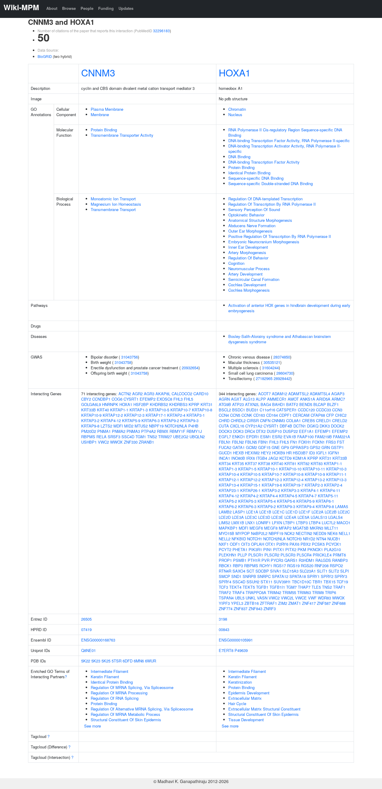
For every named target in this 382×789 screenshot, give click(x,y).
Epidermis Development (248, 693)
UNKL (251, 598)
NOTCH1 (254, 539)
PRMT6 (339, 555)
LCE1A (252, 512)
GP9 (285, 447)
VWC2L (287, 598)
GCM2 (251, 447)
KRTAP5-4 (267, 501)
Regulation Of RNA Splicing (114, 698)
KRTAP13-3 (336, 479)
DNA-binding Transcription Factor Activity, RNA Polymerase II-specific (289, 140)
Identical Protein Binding (249, 173)
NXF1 (224, 544)
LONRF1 (263, 522)
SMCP (224, 576)
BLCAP (319, 404)
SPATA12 (280, 576)
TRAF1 (339, 587)
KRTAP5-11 (328, 496)
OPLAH (257, 544)
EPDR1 (252, 436)
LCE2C (344, 512)
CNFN (265, 420)
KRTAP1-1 (119, 410)
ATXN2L (252, 404)
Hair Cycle (237, 703)
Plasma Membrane (107, 109)
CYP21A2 (253, 426)
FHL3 (178, 399)
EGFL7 (225, 436)
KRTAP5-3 (247, 501)
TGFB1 (262, 587)
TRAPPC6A (256, 592)
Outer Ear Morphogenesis (250, 231)
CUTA (224, 426)
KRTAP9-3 (189, 420)
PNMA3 (133, 431)
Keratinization (240, 682)
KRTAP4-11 (330, 490)
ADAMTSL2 (298, 393)
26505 (86, 619)
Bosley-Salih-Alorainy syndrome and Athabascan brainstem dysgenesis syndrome (279, 338)
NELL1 (344, 533)
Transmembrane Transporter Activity (122, 135)
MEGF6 (256, 528)
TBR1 (317, 582)
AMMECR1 (276, 399)
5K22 (85, 661)
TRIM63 (304, 592)
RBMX (162, 431)
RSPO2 (336, 565)
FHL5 (188, 399)
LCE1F (304, 512)
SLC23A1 (308, 571)
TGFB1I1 (277, 587)
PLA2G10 (332, 549)
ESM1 (265, 436)
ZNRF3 (270, 608)
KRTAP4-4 (269, 496)
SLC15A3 (290, 571)
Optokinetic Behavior (246, 215)
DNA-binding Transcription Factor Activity (264, 162)
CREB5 (308, 420)
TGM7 (291, 587)
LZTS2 (106, 426)
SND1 (236, 576)
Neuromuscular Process (249, 268)
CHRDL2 (238, 420)
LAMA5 (341, 506)
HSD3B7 (300, 453)
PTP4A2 (148, 431)
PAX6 (294, 544)
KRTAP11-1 (336, 474)
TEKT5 (249, 587)
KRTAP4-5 (288, 496)
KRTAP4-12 (111, 420)
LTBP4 (315, 522)
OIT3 (245, 544)
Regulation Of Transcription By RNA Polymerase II (272, 204)
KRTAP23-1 (229, 490)
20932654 (190, 367)
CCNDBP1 (101, 399)
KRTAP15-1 (250, 485)
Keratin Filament (105, 676)
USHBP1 (89, 442)
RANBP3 (340, 560)
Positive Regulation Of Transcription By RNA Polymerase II (279, 236)
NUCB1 (333, 539)
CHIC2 (340, 415)
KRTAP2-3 (314, 485)
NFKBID (239, 539)
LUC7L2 (328, 522)
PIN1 (267, 549)
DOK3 (238, 431)
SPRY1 (313, 576)
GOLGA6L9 (91, 404)
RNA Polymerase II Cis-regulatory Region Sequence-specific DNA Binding (285, 132)
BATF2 (292, 404)
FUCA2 (225, 447)
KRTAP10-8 (202, 410)
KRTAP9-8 (90, 426)
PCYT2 (225, 549)
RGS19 (293, 565)
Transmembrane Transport (113, 209)
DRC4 (250, 431)
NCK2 (289, 533)
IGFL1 (321, 453)
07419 (86, 629)
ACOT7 (264, 393)
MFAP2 (285, 528)
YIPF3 (224, 603)
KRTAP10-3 (336, 469)
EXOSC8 (164, 399)
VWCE (301, 598)
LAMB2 (225, 512)
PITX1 (278, 549)
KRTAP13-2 (315, 479)
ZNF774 (225, 608)
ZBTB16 (251, 603)
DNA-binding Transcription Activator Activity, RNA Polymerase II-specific (284, 148)
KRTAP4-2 (249, 496)
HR (289, 453)
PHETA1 (239, 549)
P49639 (241, 650)
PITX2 (290, 549)
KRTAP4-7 (307, 496)
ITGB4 (261, 458)
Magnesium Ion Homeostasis (116, 204)
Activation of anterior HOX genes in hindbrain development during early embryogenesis (289, 307)
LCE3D (264, 517)
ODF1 (235, 544)
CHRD (224, 420)
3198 (223, 619)
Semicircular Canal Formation (253, 279)
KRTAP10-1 (268, 469)
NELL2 (224, 539)
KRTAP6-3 (150, 420)
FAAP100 (305, 436)
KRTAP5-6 (286, 501)
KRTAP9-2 (170, 420)
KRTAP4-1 (310, 490)
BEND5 (305, 404)
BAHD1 (278, 404)
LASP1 (239, 512)
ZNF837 (240, 608)
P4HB (193, 426)
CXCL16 (237, 426)
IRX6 (250, 458)
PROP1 (225, 560)
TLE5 (316, 587)
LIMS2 (224, 522)
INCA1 (224, 458)
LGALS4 (335, 517)
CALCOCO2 (182, 393)
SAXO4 (238, 571)
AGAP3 (337, 393)
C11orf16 (267, 410)
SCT (250, 571)
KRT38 (264, 463)
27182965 (264, 378)
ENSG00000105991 (236, 640)
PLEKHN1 (227, 555)
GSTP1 (337, 447)
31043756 (129, 357)
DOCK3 (225, 431)
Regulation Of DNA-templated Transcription (265, 199)
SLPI (344, 571)
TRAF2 (225, 592)
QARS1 (291, 560)
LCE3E (277, 517)
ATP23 (238, 404)
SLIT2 (334, 571)
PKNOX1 (315, 549)
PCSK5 (318, 544)
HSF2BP (141, 404)
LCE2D (225, 517)
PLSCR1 (255, 555)
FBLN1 (225, 442)
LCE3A (238, 517)
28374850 (281, 357)
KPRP (194, 404)
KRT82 (303, 463)
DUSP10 (274, 431)
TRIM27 (165, 436)
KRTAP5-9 (131, 420)
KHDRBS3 (178, 404)
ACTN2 (124, 393)
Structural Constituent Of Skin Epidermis (126, 719)
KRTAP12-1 (229, 479)
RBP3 (238, 565)
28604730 (284, 373)
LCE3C (251, 517)
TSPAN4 (226, 598)
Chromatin (237, 109)
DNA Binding (239, 156)
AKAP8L (162, 393)
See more (92, 726)
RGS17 (279, 565)
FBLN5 (251, 442)
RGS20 (307, 565)
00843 (224, 629)
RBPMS (88, 436)
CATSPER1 (286, 410)
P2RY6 (282, 544)
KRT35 (238, 463)
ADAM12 (279, 393)
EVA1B (290, 436)
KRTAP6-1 (325, 501)
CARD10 (200, 393)
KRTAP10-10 (290, 469)
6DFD (128, 661)
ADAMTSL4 (320, 393)
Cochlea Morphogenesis (249, 290)
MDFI (118, 426)
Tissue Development (246, 719)
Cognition (236, 263)
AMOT (293, 399)
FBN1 (263, 442)
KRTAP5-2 (228, 501)
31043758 (123, 362)
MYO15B (226, 533)
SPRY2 (327, 576)
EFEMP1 (323, 431)
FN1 (293, 442)
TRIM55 (289, 592)
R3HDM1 (306, 560)
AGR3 (149, 393)
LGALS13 (319, 517)
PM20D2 (88, 431)
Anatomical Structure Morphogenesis (260, 220)
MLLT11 (331, 528)
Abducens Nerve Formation (251, 225)
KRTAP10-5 (159, 410)
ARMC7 (338, 399)
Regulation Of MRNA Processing (119, 693)
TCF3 (223, 587)
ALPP (261, 399)
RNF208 (322, 565)
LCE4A (290, 517)
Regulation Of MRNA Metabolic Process (125, 714)
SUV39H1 (282, 582)
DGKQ (312, 426)
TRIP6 (330, 592)
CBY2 (86, 399)
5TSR (116, 661)
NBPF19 (156, 426)
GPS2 (315, 447)
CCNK (246, 415)
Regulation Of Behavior (248, 258)
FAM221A (341, 436)
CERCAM (301, 415)
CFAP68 (318, 415)
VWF (312, 598)
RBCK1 (225, 565)
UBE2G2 (180, 436)
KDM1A (299, 458)
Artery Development (245, 274)
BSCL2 (225, 410)
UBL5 (239, 598)
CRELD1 (323, 420)
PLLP (242, 555)
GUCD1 (225, 453)
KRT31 (206, 404)
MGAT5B (301, 528)
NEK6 (332, 533)
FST (340, 442)
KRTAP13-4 (229, 485)
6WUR (150, 661)
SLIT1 (322, 571)
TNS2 (152, 436)
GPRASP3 (299, 447)
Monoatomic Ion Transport (113, 199)
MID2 (128, 426)
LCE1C (278, 512)
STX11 (266, 582)
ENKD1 (238, 436)
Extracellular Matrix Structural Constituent (264, 709)
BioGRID (45, 56)
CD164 (272, 415)
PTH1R (254, 560)
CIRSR (253, 420)
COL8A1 (293, 420)
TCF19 (342, 582)
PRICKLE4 (322, 555)
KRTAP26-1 (250, 490)
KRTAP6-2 (228, 506)
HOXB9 (278, 453)
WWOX (116, 442)
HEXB (238, 453)
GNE (276, 447)
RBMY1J (194, 431)
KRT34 (225, 463)
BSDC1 (238, 410)
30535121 (272, 362)
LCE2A (318, 512)
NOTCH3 (294, 539)
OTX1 (270, 544)
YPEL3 (237, 603)
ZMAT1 (294, 603)
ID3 (312, 453)
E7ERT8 (226, 650)
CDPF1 (285, 415)
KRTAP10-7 (180, 410)
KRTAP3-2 (90, 420)
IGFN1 (333, 453)
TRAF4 (238, 592)
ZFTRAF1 (268, 603)
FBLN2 (238, 442)
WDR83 (324, 598)
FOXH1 (304, 442)
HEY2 (266, 453)
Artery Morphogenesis (247, 252)
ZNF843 (255, 608)
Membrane (100, 114)
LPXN (277, 522)
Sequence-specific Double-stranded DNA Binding (270, 183)
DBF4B (286, 426)
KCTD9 (285, 458)
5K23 (95, 661)
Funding (106, 8)
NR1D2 (309, 539)
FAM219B (323, 436)
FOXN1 (318, 442)
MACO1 (343, 522)
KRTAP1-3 (139, 410)
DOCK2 (337, 426)
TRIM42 (274, 592)
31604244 (270, 367)
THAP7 (304, 587)
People (87, 8)
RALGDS (323, 560)
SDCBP (262, 571)
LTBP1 (289, 522)
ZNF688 (339, 603)
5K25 (105, 661)
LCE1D (292, 512)
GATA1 (238, 447)
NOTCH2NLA (176, 426)
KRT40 (103, 410)
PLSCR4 (304, 555)
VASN (262, 598)
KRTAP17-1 (156, 415)
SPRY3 (341, 576)
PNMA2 (118, 431)
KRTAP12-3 (134, 415)
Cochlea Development (247, 284)
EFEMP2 (147, 399)
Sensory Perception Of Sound (254, 209)
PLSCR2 (271, 555)
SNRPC (264, 576)
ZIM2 (282, 603)
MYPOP (242, 533)
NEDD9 (319, 533)
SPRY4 (225, 582)
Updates (125, 8)
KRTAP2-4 (176, 415)
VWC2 (103, 442)
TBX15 (329, 582)
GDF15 (264, 447)
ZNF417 (309, 603)
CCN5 (235, 415)
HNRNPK (110, 404)
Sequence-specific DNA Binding (256, 178)
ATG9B (225, 404)
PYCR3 (277, 560)
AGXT (236, 399)
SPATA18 (297, 576)
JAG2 (273, 458)
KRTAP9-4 (305, 506)
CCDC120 (306, 410)
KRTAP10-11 (314, 469)
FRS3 (331, 442)
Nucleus (235, 114)
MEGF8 (271, 528)
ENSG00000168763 (98, 640)
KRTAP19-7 (293, 485)
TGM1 (140, 436)
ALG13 (249, 399)
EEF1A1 (306, 431)
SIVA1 (275, 571)
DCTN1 (299, 426)
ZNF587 (324, 603)
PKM (302, 549)
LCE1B (265, 512)
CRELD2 (339, 420)
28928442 (282, 378)
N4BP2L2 (259, 533)
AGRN (224, 399)
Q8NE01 (88, 650)
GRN (325, 447)
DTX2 (261, 431)
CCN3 (337, 410)
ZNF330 (131, 442)
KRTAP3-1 (196, 415)
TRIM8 (318, 592)
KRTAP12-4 (293, 479)
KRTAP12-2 (113, 415)
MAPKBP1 (228, 528)
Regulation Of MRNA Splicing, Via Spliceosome (132, 687)
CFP (330, 415)
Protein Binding (104, 130)
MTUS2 (141, 426)
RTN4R (225, 571)
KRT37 (251, 463)
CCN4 (224, 415)
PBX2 (306, 544)
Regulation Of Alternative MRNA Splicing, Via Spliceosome (142, 709)
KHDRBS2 (159, 404)
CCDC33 (323, 410)
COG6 (117, 399)
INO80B (238, 458)
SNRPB (249, 576)
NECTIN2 (304, 533)
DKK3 (325, 426)
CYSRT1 (131, 399)
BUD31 (252, 410)
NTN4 (321, 539)
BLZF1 (333, 404)
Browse (69, 8)
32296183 (161, 30)
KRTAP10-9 (91, 415)
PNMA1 (104, 431)
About (51, 8)
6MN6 (139, 661)
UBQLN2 (197, 436)
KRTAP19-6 (272, 485)
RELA (101, 436)
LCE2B (331, 512)
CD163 (259, 415)
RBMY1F (177, 431)
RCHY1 (265, 565)
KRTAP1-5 (247, 469)
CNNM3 (98, 72)
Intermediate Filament (109, 671)
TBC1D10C (301, 582)
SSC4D (127, 436)
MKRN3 (316, 528)
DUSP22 (290, 431)
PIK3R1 (255, 549)
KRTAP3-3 (290, 490)
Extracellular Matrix (245, 698)
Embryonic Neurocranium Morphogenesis (263, 241)
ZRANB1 (146, 442)
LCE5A (303, 517)
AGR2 (137, 393)
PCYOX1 (333, 544)
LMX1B (237, 522)
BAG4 (266, 404)
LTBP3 (302, 522)
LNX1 (250, 522)
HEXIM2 (252, 453)
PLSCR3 (288, 555)
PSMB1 (240, 560)
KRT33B (88, 410)
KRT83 (317, 463)
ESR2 (277, 436)
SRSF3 (114, 436)
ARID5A (323, 399)
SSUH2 (253, 582)
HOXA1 (235, 72)
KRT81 (290, 463)
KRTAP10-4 (229, 474)
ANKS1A (307, 399)
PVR (265, 560)
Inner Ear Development (248, 247)
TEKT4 (235, 587)
